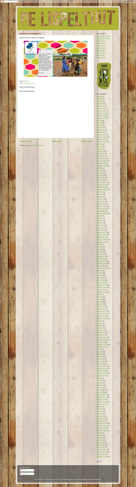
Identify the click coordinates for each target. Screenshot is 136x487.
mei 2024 (99, 146)
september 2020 (101, 239)
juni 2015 (99, 380)
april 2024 (99, 149)
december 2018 (101, 285)
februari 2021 (100, 228)
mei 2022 (99, 194)
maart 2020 (100, 254)
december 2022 (101, 182)
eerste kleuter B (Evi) (103, 38)
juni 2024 (99, 144)
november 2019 (101, 263)
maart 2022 (100, 199)
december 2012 (101, 449)
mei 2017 (99, 325)
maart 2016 (100, 359)
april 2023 (99, 173)
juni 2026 (99, 96)
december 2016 (101, 337)
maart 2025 (100, 127)
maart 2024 (100, 151)
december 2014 (101, 395)
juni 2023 (99, 168)
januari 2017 (100, 335)
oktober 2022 (100, 187)
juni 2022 (99, 192)
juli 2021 (99, 216)
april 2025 (99, 125)
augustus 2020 (101, 242)
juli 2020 (99, 244)
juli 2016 (99, 349)
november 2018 (101, 287)
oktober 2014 (100, 399)
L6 (28, 81)
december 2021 (101, 206)
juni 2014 (99, 409)
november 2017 (101, 313)
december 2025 (101, 111)
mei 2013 (99, 437)
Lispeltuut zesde (29, 83)
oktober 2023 (100, 163)
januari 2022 (100, 204)
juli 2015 (99, 378)
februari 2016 (100, 361)
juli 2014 (99, 406)
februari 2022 (100, 201)
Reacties (24, 473)
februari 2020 (100, 256)
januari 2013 (100, 447)
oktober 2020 (100, 237)
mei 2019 (99, 273)
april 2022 (99, 197)
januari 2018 (100, 309)
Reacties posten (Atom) (36, 145)
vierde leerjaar (100, 53)
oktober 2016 (100, 342)
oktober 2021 (100, 211)
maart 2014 (100, 416)
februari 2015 (100, 390)
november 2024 (101, 137)
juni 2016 (99, 352)
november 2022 (101, 185)
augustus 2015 (101, 375)
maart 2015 (100, 387)
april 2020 (99, 251)
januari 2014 (100, 421)
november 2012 (101, 452)
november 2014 (101, 397)
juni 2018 (99, 297)
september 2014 (101, 402)
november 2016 (101, 340)
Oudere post (86, 141)
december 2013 (101, 423)
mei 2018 (99, 299)
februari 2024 (100, 154)
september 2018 (101, 292)
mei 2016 (99, 354)
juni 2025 (99, 120)
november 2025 (101, 113)
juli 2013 (99, 433)
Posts (23, 470)
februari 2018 (100, 306)
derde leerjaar (100, 50)
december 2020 (101, 232)
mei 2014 (99, 411)
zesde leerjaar (100, 57)
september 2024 (101, 142)
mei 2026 (99, 99)
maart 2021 (100, 225)
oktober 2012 (100, 454)
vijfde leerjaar (100, 55)
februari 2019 (100, 280)
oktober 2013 (100, 428)
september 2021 (101, 213)
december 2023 (101, 158)
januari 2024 (100, 156)
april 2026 (99, 101)
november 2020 (101, 235)
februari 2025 (100, 130)
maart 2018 (100, 304)
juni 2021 (99, 218)
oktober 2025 (100, 115)
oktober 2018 (100, 290)
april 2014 (99, 414)
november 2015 (101, 368)
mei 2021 (99, 220)
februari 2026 (100, 106)
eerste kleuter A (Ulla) (103, 36)
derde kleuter (100, 43)
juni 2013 (99, 435)
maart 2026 (100, 103)
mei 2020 (99, 249)
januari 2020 (100, 258)
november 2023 (101, 161)
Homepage (56, 141)
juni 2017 (99, 323)
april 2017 (99, 328)
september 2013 (101, 430)
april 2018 (99, 301)
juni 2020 (99, 247)
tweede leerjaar (101, 48)
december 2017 (101, 311)
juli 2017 (99, 321)
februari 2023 (100, 177)
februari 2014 (100, 418)
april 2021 (99, 223)
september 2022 (101, 189)
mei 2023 (99, 170)
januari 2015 (100, 392)
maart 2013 (100, 442)
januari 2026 (100, 108)
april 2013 (99, 440)
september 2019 (101, 268)
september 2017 (101, 318)
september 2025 (101, 118)
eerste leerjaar (101, 45)
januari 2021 (100, 230)
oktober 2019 (100, 266)
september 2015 (101, 373)
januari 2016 (100, 364)
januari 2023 (100, 180)
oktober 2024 (100, 139)
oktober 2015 (100, 371)
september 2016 (101, 344)
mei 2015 (99, 383)
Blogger (98, 479)
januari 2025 (100, 132)
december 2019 (101, 261)
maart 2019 (100, 278)
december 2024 (101, 135)
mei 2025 (99, 123)
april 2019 (99, 275)
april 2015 (99, 385)
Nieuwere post (25, 141)
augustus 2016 (101, 347)
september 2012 (101, 457)
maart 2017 (100, 330)
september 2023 (101, 166)
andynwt (78, 479)
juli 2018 (99, 294)
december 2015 (101, 366)
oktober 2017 (100, 316)
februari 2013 (100, 445)
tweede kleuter (101, 41)
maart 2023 (100, 175)
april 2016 (99, 356)
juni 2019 (99, 270)
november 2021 (101, 208)
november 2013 (101, 426)
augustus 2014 (101, 404)
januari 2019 (100, 282)
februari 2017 (100, 332)
